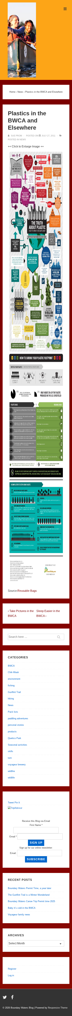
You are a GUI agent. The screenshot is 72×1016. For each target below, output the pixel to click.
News (23, 139)
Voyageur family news (19, 914)
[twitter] (5, 998)
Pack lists (13, 712)
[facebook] (13, 998)
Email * (13, 836)
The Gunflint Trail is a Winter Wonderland (28, 895)
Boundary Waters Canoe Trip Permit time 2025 (31, 901)
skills (10, 751)
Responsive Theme (57, 1007)
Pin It (17, 802)
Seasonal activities (17, 745)
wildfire (11, 771)
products (12, 731)
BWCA (11, 665)
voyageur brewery (17, 764)
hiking (11, 698)
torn (10, 758)
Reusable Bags (27, 590)
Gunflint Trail (14, 692)
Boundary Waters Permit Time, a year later (29, 888)
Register (12, 969)
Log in (11, 975)
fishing (11, 685)
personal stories (16, 725)
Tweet (11, 802)
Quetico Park (14, 738)
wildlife (11, 777)
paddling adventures (18, 718)
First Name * (36, 825)
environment (14, 679)
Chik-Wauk (13, 672)
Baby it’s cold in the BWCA (21, 908)
